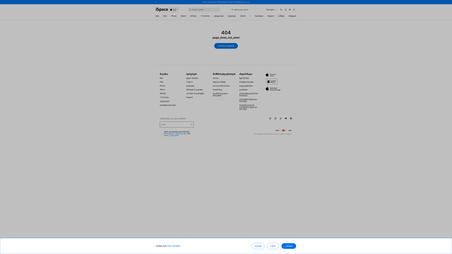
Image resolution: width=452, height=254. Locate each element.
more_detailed (173, 246)
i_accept (288, 246)
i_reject (273, 246)
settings (258, 246)
